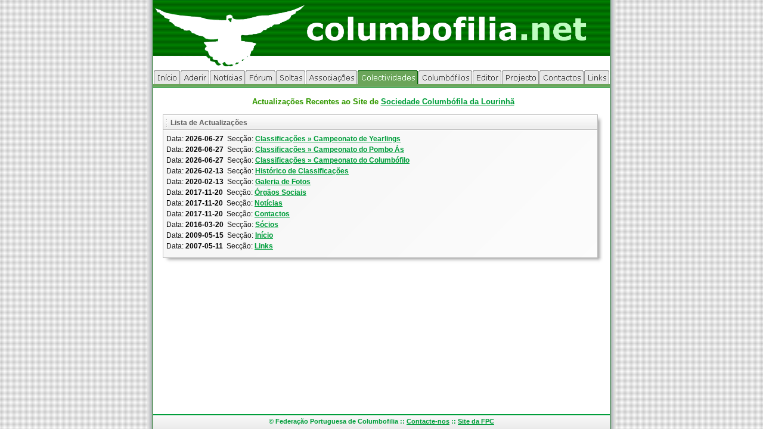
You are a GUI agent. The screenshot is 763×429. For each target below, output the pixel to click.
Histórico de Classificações (302, 171)
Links (264, 246)
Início (264, 235)
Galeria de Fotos (283, 182)
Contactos (272, 214)
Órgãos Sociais (280, 192)
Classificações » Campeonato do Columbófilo (332, 160)
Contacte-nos (428, 421)
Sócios (266, 224)
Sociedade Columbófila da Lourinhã (447, 101)
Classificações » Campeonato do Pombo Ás (329, 149)
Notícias (269, 203)
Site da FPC (476, 421)
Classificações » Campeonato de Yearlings (328, 139)
